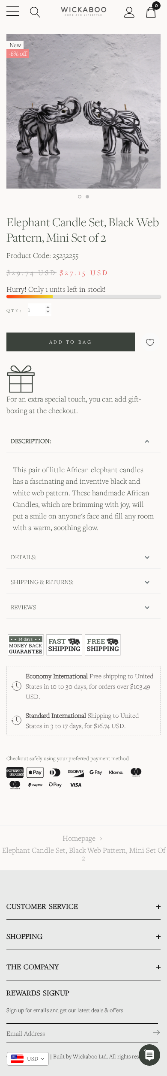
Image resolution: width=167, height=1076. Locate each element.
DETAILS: (23, 557)
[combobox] (28, 1059)
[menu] (12, 11)
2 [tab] (87, 196)
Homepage (79, 838)
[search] (35, 11)
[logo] (83, 11)
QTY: (14, 310)
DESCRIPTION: (31, 441)
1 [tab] (79, 196)
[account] (129, 11)
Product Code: (28, 255)
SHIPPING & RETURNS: (42, 582)
